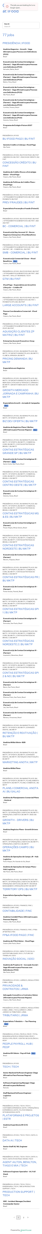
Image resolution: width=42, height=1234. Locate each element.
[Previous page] (14, 1218)
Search (6, 24)
